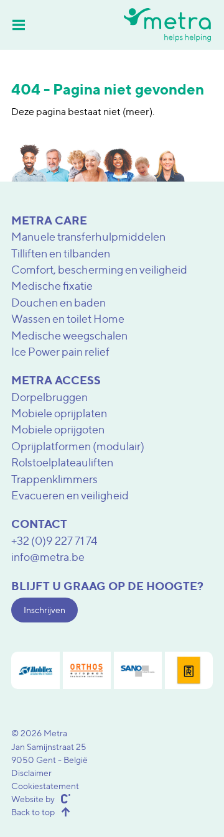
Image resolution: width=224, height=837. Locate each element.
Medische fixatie (52, 285)
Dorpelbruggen (49, 397)
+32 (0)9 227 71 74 (54, 540)
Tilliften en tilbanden (60, 253)
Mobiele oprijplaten (59, 413)
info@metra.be (48, 556)
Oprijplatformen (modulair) (77, 446)
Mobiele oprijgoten (58, 429)
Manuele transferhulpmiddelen (88, 236)
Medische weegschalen (69, 335)
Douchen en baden (58, 302)
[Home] (167, 24)
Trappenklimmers (54, 479)
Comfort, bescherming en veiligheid (99, 269)
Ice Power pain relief (60, 351)
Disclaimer (31, 772)
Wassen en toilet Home (67, 318)
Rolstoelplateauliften (62, 462)
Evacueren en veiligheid (70, 495)
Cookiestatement (45, 785)
